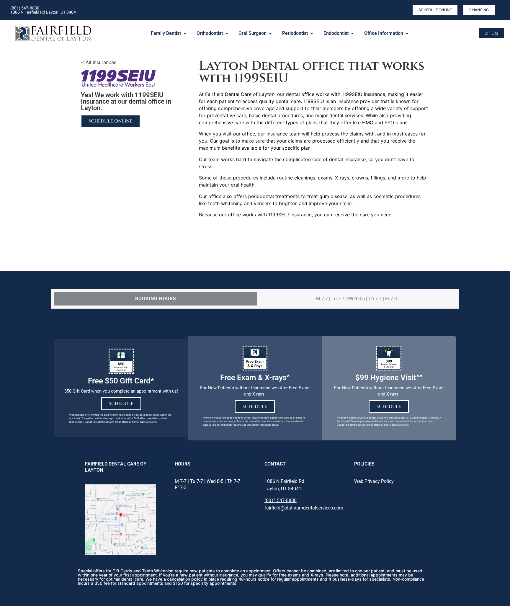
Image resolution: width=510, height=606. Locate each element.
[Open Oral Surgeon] (270, 33)
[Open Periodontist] (311, 33)
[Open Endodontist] (352, 33)
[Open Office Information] (407, 33)
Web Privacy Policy (374, 481)
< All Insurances (98, 62)
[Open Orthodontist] (226, 33)
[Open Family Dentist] (184, 33)
